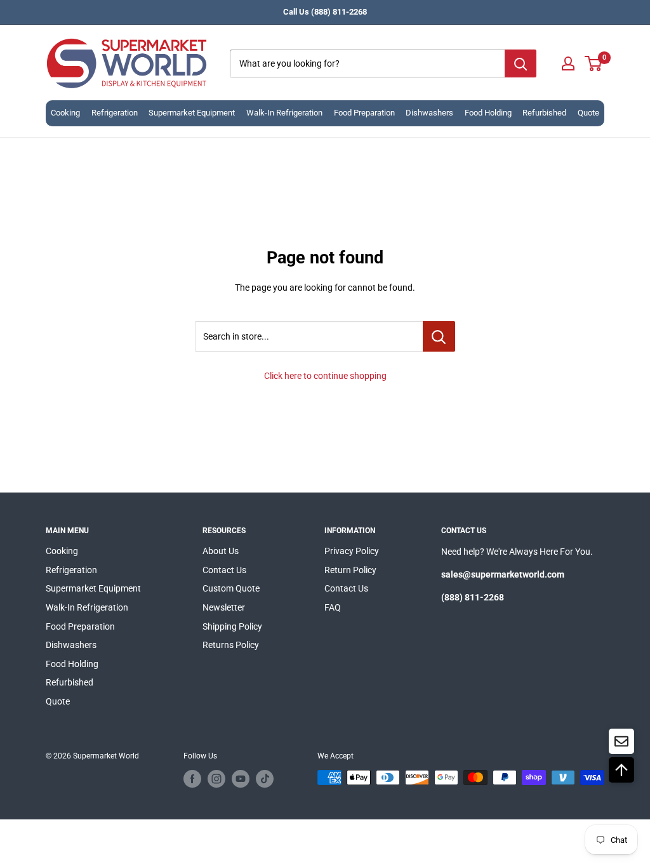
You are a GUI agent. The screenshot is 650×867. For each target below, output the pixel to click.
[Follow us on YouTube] (240, 779)
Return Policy (350, 570)
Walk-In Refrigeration (284, 112)
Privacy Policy (351, 551)
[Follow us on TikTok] (265, 779)
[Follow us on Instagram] (216, 779)
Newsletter (223, 607)
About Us (220, 551)
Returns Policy (230, 645)
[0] (594, 63)
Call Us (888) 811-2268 (325, 12)
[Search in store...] (439, 336)
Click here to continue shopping (325, 376)
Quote (588, 112)
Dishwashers (429, 112)
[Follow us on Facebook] (192, 779)
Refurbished (544, 112)
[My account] (568, 63)
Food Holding (488, 112)
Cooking (65, 112)
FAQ (332, 607)
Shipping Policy (232, 626)
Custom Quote (231, 588)
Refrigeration (114, 112)
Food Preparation (364, 112)
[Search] (520, 63)
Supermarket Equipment (192, 112)
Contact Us (224, 570)
